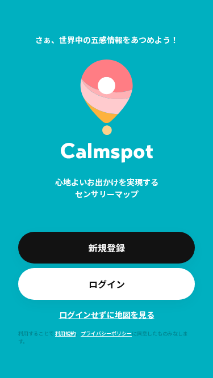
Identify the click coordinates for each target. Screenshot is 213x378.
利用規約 (65, 333)
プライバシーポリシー (106, 333)
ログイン (107, 284)
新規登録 (107, 247)
